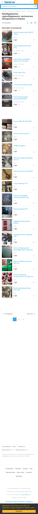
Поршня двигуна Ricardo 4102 (22, 47)
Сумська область (6, 450)
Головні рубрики (6, 446)
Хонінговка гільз (19, 72)
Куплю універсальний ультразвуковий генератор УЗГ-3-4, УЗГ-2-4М (23, 250)
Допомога (19, 476)
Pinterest (21, 501)
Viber (15, 501)
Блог (31, 468)
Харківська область (20, 450)
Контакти (29, 472)
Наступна (30, 314)
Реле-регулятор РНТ (20, 209)
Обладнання (21, 446)
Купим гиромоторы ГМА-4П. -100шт (23, 33)
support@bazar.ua (26, 494)
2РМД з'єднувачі (19, 146)
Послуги (25, 468)
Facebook (9, 501)
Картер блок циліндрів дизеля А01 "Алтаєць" (21, 60)
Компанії (18, 468)
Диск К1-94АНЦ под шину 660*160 (22, 262)
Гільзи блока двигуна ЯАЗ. (22, 85)
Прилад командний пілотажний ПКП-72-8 (21, 196)
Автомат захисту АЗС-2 (21, 133)
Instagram (29, 501)
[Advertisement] (19, 344)
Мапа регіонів (10, 472)
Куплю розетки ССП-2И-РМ (23, 171)
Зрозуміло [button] (19, 511)
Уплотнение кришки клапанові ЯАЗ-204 (20, 98)
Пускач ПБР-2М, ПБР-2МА (22, 121)
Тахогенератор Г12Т (20, 183)
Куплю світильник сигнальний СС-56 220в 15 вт (23, 276)
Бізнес (14, 446)
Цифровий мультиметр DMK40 (21, 222)
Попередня (8, 314)
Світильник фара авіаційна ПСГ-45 (23, 159)
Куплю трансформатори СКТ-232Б (22, 289)
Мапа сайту (20, 472)
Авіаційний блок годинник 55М (22, 235)
